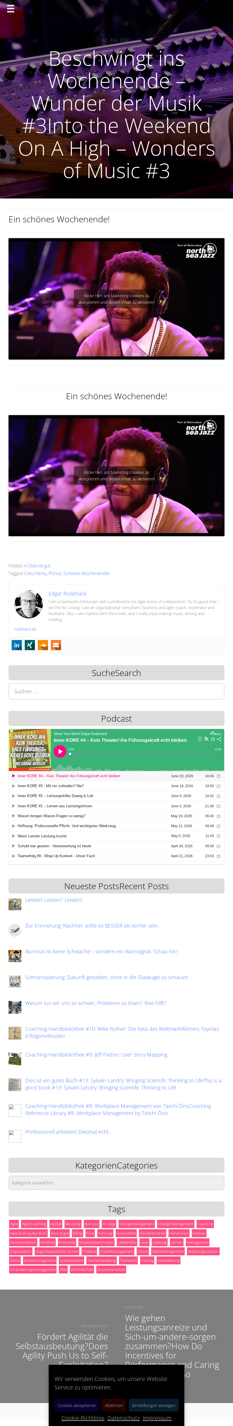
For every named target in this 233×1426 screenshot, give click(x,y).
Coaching (205, 1223)
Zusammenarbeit (111, 1269)
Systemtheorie (71, 1260)
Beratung (73, 1223)
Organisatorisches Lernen (57, 1251)
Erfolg (77, 1233)
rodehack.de (25, 629)
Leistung (160, 1242)
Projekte (89, 1251)
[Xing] (30, 645)
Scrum (143, 1251)
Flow (90, 1233)
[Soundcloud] (43, 645)
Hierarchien (179, 1233)
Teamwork (128, 1260)
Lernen (177, 1242)
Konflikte (47, 1242)
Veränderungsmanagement (33, 1269)
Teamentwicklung (101, 1260)
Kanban (199, 1233)
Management (198, 1242)
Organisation (21, 1251)
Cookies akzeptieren (77, 1405)
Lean (144, 1242)
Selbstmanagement (168, 1251)
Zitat (63, 1269)
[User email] (56, 645)
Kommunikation (23, 1242)
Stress (15, 1260)
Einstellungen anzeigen (154, 1405)
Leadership (127, 1242)
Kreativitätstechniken (96, 1242)
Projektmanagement (117, 1251)
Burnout (92, 1223)
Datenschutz (123, 1418)
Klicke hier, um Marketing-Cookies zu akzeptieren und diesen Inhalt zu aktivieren (116, 299)
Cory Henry (35, 573)
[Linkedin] (17, 645)
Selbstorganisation (203, 1251)
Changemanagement (136, 1223)
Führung (105, 1233)
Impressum (157, 1418)
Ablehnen (114, 1405)
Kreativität (67, 1242)
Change (109, 1223)
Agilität (55, 1223)
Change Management (176, 1223)
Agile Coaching (34, 1223)
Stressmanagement (40, 1260)
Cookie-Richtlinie (83, 1418)
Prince (55, 573)
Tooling (147, 1260)
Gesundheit (126, 1233)
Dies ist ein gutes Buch (28, 1233)
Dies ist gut (39, 566)
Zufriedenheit (82, 1269)
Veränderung (168, 1260)
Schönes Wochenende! (86, 573)
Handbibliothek (152, 1233)
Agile (14, 1223)
